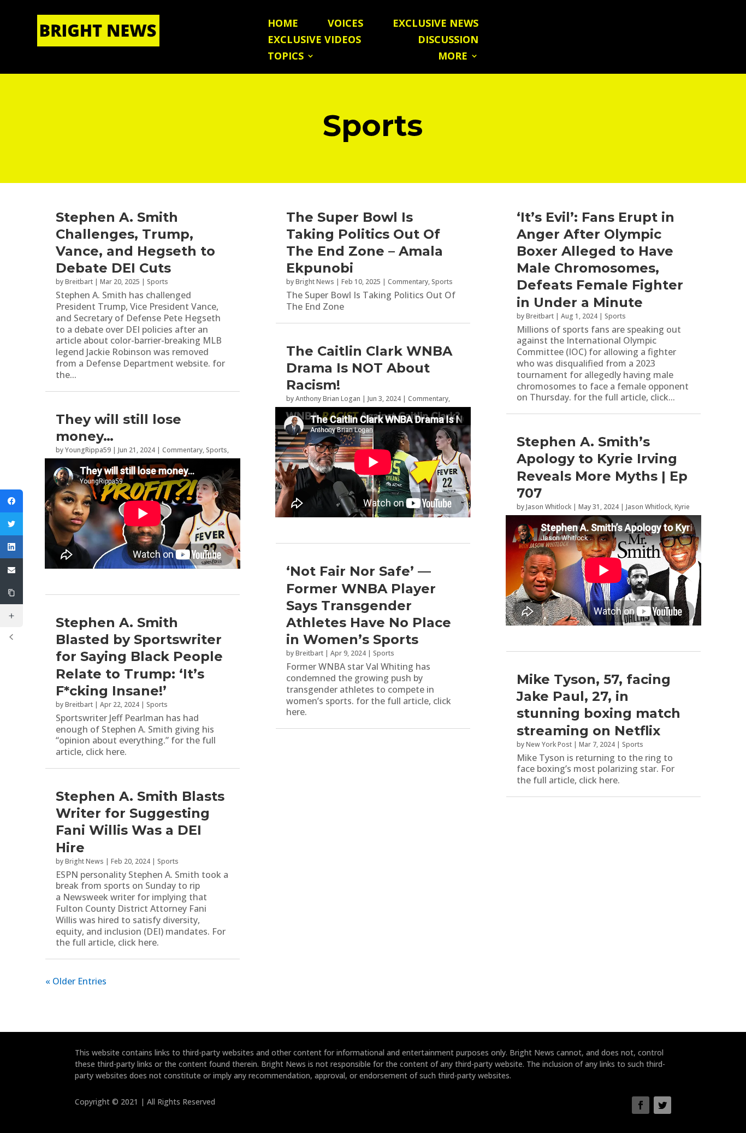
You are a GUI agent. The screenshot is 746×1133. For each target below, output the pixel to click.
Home (283, 24)
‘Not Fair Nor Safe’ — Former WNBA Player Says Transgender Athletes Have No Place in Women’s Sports (368, 605)
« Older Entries (75, 981)
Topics (286, 57)
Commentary (182, 450)
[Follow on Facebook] (640, 1105)
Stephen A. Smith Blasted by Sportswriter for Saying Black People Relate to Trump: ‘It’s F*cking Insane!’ (139, 657)
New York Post (549, 744)
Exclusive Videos (314, 41)
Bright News (84, 861)
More (452, 57)
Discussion (448, 41)
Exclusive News (435, 24)
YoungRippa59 (88, 450)
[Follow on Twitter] (662, 1105)
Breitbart (79, 281)
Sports (157, 281)
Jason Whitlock (548, 506)
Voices (345, 24)
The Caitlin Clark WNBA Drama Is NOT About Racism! (369, 368)
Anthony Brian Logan (327, 398)
